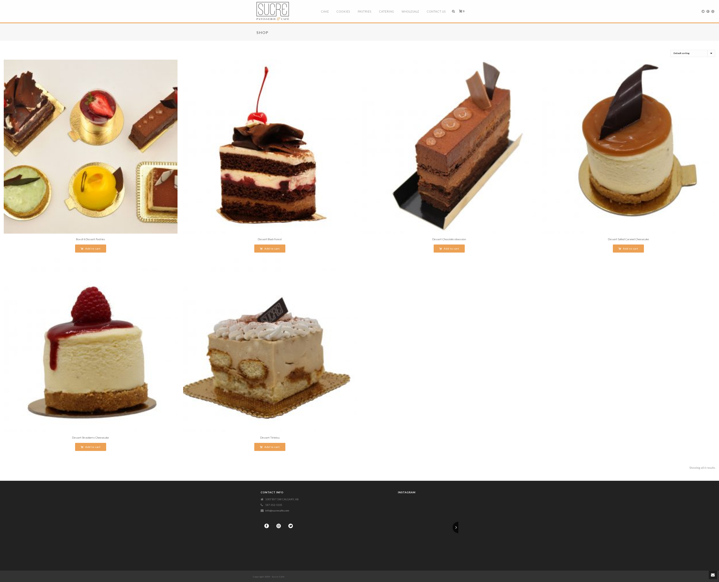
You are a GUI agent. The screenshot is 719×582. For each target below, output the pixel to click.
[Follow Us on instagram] (278, 526)
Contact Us (436, 11)
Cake (325, 11)
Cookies (343, 11)
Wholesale (410, 11)
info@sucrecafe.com (277, 510)
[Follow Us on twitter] (290, 526)
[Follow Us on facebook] (266, 526)
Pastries (364, 11)
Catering (386, 11)
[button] (90, 248)
